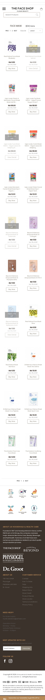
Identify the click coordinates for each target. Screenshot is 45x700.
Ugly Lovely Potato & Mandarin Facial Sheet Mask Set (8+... (12, 100)
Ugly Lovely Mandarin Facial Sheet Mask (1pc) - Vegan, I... (12, 189)
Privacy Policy (27, 605)
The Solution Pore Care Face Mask (12, 452)
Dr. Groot (6, 587)
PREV (7, 31)
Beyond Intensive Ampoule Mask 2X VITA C (33, 277)
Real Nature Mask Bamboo (12, 366)
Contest (25, 579)
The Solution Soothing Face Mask (33, 452)
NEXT (15, 31)
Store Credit (26, 593)
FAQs (24, 584)
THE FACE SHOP (8, 579)
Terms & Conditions (29, 602)
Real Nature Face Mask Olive (33, 322)
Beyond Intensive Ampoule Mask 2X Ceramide (12, 234)
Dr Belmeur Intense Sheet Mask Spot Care (33, 410)
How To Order (27, 581)
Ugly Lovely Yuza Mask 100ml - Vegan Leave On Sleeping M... (11, 146)
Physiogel (6, 581)
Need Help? (8, 612)
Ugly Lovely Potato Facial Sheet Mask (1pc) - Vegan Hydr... (33, 189)
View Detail (33, 68)
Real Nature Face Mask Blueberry (12, 57)
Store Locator (27, 599)
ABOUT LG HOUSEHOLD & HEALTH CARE (21, 527)
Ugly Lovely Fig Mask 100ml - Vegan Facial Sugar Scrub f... (33, 100)
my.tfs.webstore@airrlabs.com (14, 619)
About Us (7, 575)
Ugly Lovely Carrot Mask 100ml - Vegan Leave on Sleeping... (33, 146)
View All (23, 31)
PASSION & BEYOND (10, 584)
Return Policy (27, 590)
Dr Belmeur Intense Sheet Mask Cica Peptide (11, 410)
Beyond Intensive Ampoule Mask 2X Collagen (33, 234)
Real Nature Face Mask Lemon (33, 57)
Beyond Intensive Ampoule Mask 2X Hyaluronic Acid (12, 323)
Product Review (28, 596)
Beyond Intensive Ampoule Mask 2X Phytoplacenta (12, 278)
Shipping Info (27, 587)
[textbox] (21, 14)
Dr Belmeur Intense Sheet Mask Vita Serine (33, 366)
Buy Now (12, 68)
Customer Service (31, 575)
